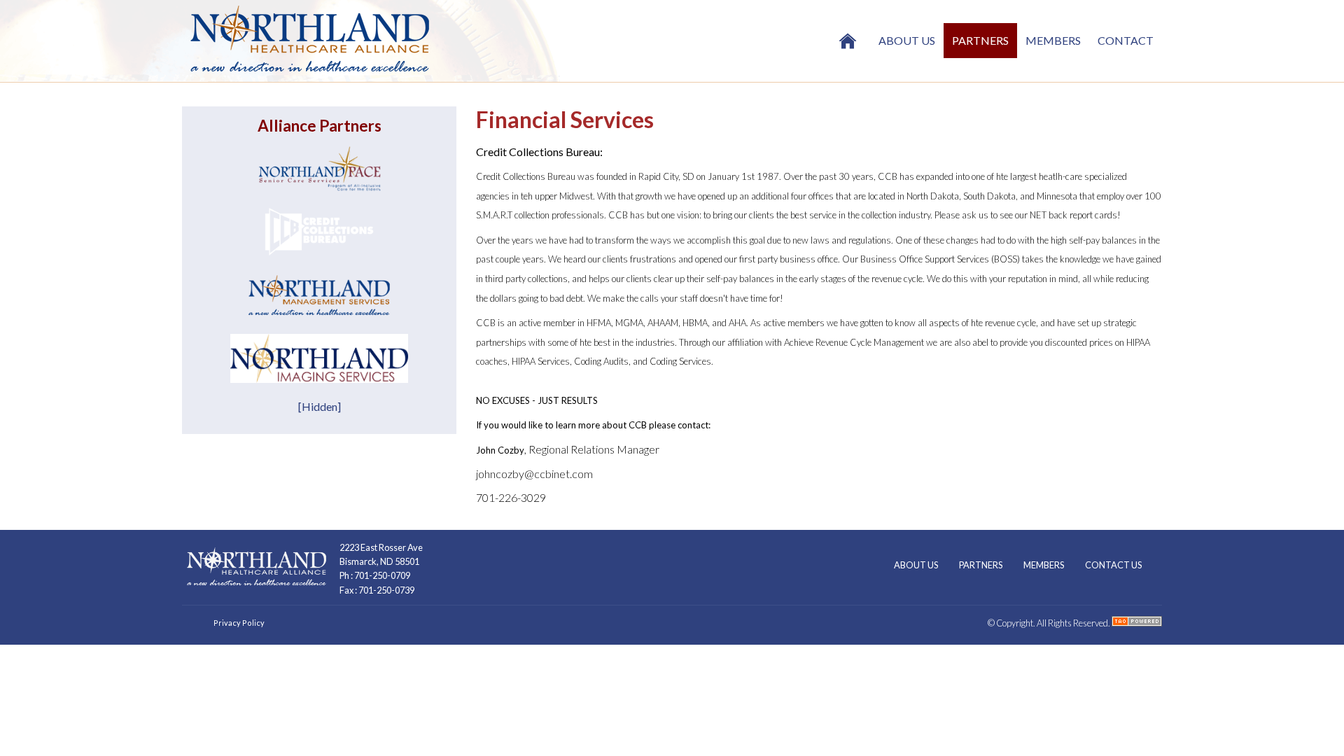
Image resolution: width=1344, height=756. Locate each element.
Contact (1126, 40)
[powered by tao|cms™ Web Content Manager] (1137, 623)
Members (1053, 40)
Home (847, 40)
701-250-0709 (382, 575)
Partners (980, 40)
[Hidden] (319, 406)
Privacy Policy (239, 622)
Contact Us (1113, 564)
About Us (906, 40)
